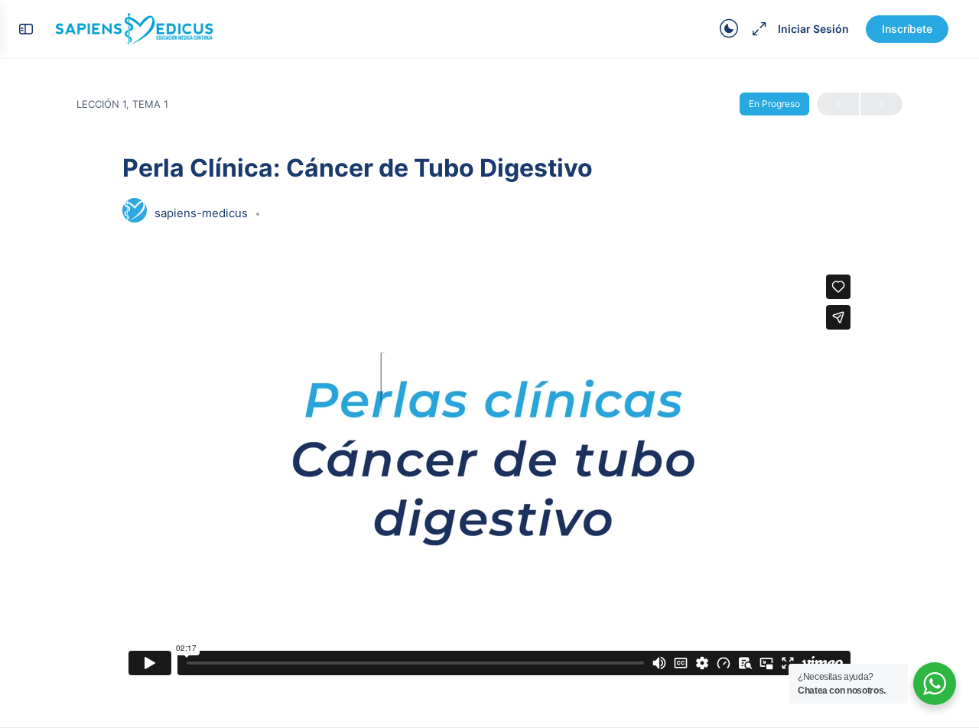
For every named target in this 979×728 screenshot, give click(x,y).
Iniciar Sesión (813, 28)
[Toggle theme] (729, 29)
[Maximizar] (756, 29)
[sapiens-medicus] (134, 211)
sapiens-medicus (202, 213)
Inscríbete (907, 28)
